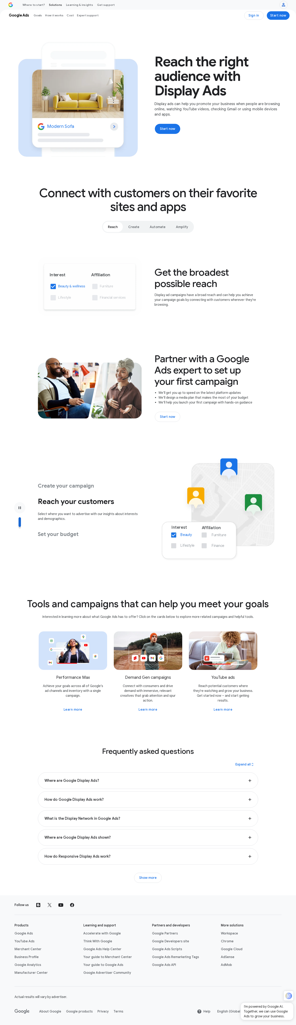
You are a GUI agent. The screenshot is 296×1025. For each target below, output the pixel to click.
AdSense (227, 957)
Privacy (103, 1011)
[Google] (22, 1011)
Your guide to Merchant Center (107, 957)
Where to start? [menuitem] (34, 5)
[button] (148, 781)
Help (206, 1011)
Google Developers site (170, 941)
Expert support (87, 15)
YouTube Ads (24, 941)
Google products (79, 1011)
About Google (50, 1011)
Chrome (227, 941)
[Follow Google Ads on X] (49, 905)
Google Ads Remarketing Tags (175, 957)
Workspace (229, 933)
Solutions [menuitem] (55, 5)
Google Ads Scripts (167, 949)
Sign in (253, 16)
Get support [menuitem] (106, 5)
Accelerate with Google (102, 933)
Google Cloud (231, 949)
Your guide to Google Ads (103, 965)
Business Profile (26, 957)
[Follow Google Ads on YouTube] (61, 905)
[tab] (113, 227)
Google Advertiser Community (107, 973)
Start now (278, 16)
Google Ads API (164, 965)
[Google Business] (10, 5)
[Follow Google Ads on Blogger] (38, 905)
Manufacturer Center (31, 973)
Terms (118, 1011)
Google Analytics (27, 965)
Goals (38, 15)
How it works (54, 15)
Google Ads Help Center (102, 949)
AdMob (226, 965)
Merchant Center (27, 949)
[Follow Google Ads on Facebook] (72, 905)
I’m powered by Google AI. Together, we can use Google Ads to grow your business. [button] (266, 1011)
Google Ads (23, 933)
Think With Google (97, 941)
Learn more (73, 710)
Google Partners (165, 933)
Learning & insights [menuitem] (79, 5)
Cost (70, 15)
